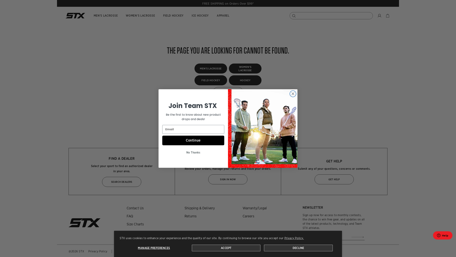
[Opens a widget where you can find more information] (442, 236)
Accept (226, 248)
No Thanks (193, 152)
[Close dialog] (293, 94)
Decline (298, 248)
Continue (193, 140)
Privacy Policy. (294, 238)
